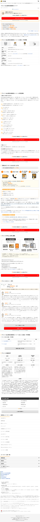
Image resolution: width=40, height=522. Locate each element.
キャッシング (3, 426)
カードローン (5, 3)
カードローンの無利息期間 (5, 489)
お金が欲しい (33, 486)
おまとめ (4, 406)
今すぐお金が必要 (12, 486)
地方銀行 (2, 463)
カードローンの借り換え (5, 436)
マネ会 (1, 3)
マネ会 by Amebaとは (13, 517)
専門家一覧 (21, 517)
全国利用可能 (5, 404)
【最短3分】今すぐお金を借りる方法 (30, 34)
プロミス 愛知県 (14, 3)
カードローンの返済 (4, 439)
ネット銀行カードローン (5, 466)
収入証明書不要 (24, 400)
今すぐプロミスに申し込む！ (20, 18)
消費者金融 (3, 420)
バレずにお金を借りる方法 (5, 486)
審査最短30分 (23, 404)
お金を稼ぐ (36, 486)
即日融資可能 (5, 400)
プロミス (9, 3)
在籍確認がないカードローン (6, 428)
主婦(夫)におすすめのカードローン (6, 493)
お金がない (3, 487)
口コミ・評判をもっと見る (20, 325)
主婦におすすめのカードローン (6, 444)
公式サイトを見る (20, 328)
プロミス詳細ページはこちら (33, 30)
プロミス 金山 (19, 3)
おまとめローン (3, 434)
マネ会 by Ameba (6, 501)
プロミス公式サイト (13, 269)
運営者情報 (18, 517)
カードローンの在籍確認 (5, 442)
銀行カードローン (4, 423)
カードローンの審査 (4, 449)
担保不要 (4, 402)
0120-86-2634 (30, 53)
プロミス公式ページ (20, 65)
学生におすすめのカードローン (6, 447)
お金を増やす (24, 486)
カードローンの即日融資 (5, 431)
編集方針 (28, 517)
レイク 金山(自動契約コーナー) (6, 341)
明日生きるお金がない (18, 486)
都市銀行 (2, 460)
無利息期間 (23, 402)
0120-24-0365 (15, 53)
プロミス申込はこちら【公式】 (8, 221)
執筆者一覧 (25, 517)
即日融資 (37, 489)
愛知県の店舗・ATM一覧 (20, 348)
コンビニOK (23, 406)
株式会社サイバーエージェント (17, 511)
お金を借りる (3, 418)
